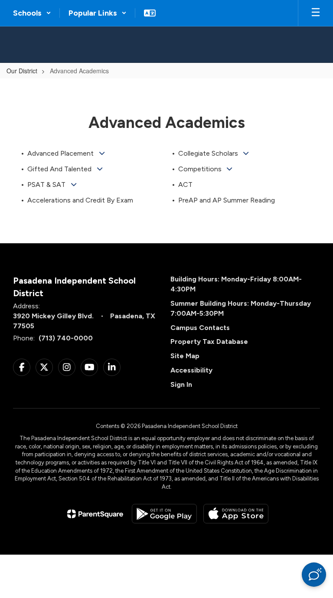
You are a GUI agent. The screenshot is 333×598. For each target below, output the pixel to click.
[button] (32, 13)
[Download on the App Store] (235, 513)
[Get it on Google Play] (164, 513)
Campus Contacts (200, 328)
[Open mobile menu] (315, 13)
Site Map (184, 356)
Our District (22, 70)
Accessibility (191, 370)
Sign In (181, 384)
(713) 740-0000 (66, 338)
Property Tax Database (209, 341)
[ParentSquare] (95, 513)
